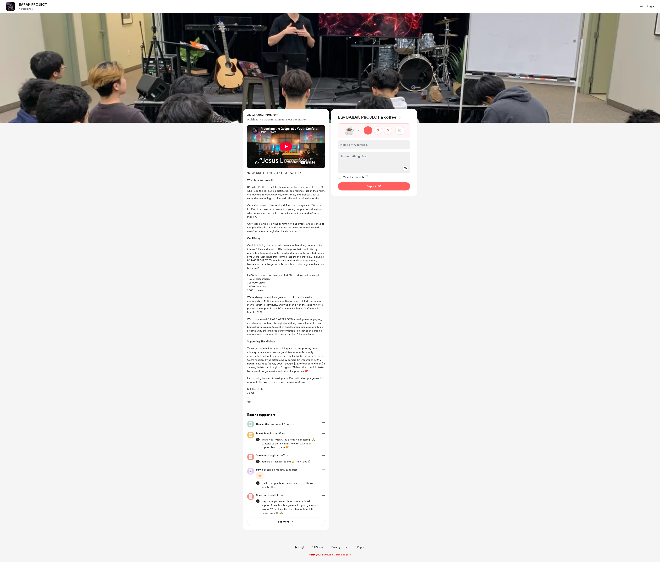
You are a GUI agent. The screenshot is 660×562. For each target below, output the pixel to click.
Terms (349, 547)
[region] (374, 152)
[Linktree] (249, 402)
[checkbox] (351, 177)
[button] (642, 6)
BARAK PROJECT (33, 4)
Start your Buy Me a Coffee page (328, 554)
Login (650, 6)
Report (361, 547)
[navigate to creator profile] (10, 6)
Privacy (335, 547)
